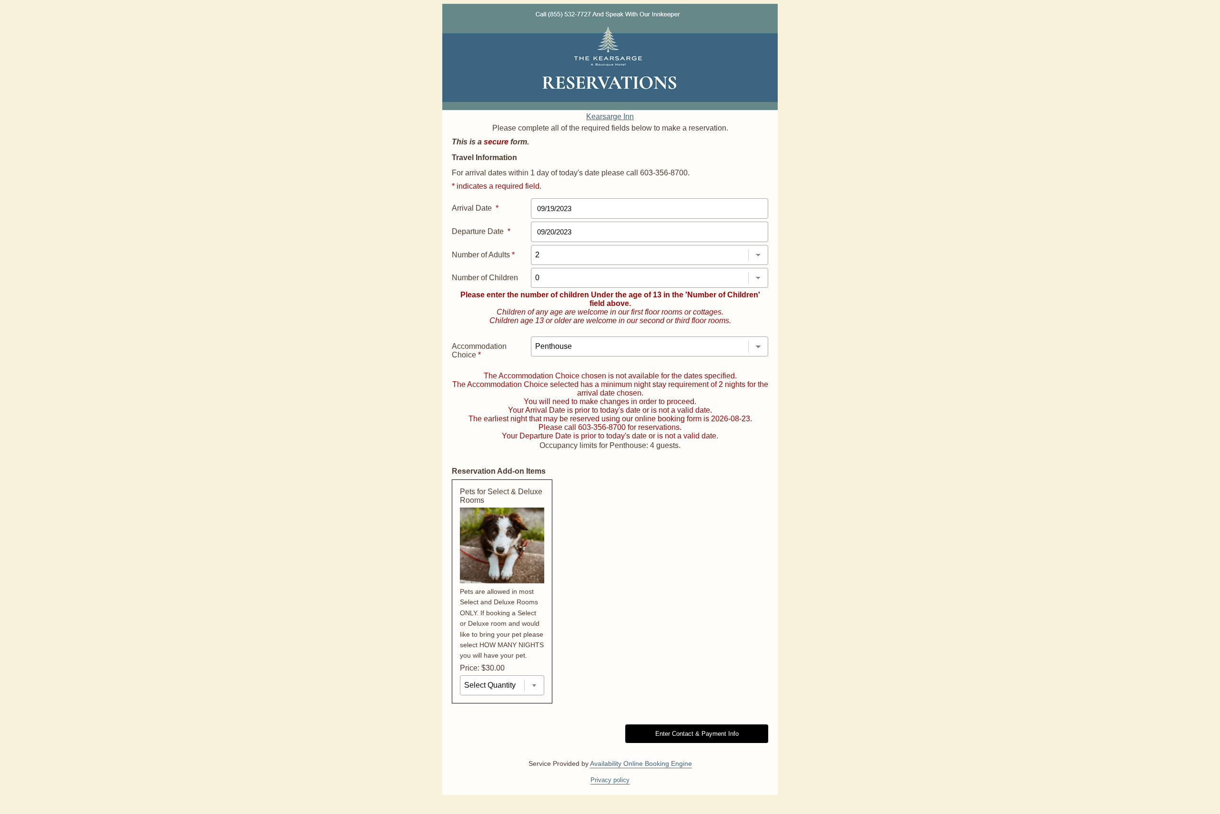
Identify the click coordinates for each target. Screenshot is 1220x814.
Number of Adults (483, 255)
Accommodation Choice (479, 350)
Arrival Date (475, 208)
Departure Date (481, 231)
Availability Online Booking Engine (641, 763)
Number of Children (485, 278)
